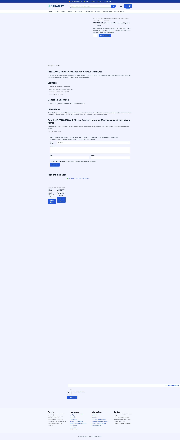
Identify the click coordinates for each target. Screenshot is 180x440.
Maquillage (97, 11)
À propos (94, 414)
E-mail (92, 155)
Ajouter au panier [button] (52, 201)
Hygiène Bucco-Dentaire (76, 421)
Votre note (52, 142)
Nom (51, 155)
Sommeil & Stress (116, 18)
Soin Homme (73, 425)
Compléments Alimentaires (104, 18)
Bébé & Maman (78, 11)
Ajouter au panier (104, 35)
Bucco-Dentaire (107, 11)
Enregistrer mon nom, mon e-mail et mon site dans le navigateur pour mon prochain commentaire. (73, 161)
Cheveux (63, 11)
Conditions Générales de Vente (100, 421)
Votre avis (53, 146)
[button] (52, 11)
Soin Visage (73, 417)
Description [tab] (51, 65)
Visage (50, 11)
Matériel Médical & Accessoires (78, 423)
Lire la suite (72, 397)
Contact (94, 416)
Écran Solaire (73, 419)
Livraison (94, 417)
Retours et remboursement (99, 419)
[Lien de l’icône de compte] (121, 6)
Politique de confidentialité (99, 423)
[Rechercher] (113, 6)
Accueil (95, 18)
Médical (122, 11)
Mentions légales (96, 425)
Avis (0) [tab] (58, 65)
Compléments (88, 11)
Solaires (70, 11)
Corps (56, 11)
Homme (115, 11)
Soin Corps (73, 427)
